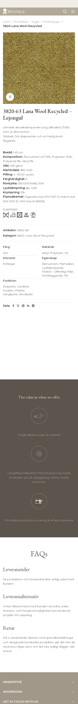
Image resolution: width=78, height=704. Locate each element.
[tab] (18, 144)
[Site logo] (13, 11)
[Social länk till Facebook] (13, 305)
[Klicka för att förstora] (10, 97)
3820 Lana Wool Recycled (22, 26)
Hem (7, 21)
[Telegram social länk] (33, 305)
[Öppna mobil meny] (73, 11)
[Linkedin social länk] (28, 305)
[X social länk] (18, 305)
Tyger (36, 21)
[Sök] (65, 11)
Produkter (21, 21)
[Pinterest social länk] (23, 305)
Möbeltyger (52, 21)
